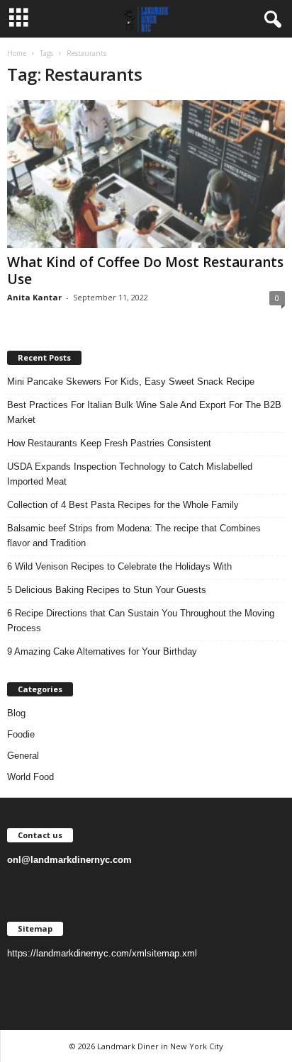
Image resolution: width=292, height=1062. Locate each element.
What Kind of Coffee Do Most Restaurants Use (145, 270)
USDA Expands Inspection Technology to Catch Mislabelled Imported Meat (129, 474)
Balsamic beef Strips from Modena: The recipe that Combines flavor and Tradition (134, 535)
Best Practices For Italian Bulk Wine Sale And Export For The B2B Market (144, 412)
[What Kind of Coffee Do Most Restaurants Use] (146, 174)
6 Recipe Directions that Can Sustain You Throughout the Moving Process (140, 620)
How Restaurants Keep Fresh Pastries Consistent (109, 443)
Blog (16, 713)
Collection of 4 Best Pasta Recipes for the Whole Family (123, 504)
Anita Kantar (34, 297)
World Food (30, 777)
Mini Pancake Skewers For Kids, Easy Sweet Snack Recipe (130, 381)
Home (16, 53)
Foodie (21, 734)
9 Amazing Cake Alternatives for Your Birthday (102, 651)
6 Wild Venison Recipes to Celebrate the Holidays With (119, 566)
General (23, 755)
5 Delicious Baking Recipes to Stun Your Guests (106, 589)
